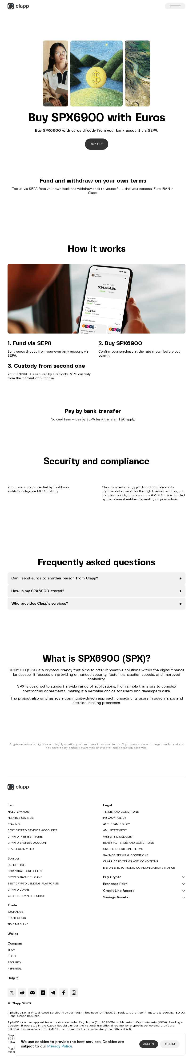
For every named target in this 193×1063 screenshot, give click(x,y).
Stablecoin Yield (21, 849)
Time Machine (18, 924)
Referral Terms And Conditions (128, 843)
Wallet (13, 934)
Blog (12, 956)
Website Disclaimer (118, 836)
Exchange (15, 912)
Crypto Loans (19, 889)
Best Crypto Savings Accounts (32, 830)
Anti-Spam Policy (116, 824)
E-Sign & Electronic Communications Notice (139, 868)
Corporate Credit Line (25, 871)
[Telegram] (53, 992)
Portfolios (17, 918)
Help (11, 978)
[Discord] (32, 992)
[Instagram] (74, 992)
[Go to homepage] (18, 6)
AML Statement (115, 830)
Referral (15, 968)
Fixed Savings (18, 811)
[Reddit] (22, 992)
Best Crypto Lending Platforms (33, 883)
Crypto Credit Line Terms (123, 849)
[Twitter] (12, 992)
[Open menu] (175, 6)
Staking (14, 824)
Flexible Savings (21, 818)
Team (11, 950)
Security (14, 962)
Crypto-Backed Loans (25, 877)
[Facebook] (63, 992)
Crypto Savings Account (28, 843)
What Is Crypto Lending (26, 896)
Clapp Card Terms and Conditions (130, 861)
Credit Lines (17, 865)
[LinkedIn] (43, 992)
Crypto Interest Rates (25, 836)
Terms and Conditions (121, 811)
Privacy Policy (59, 1046)
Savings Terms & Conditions (126, 855)
